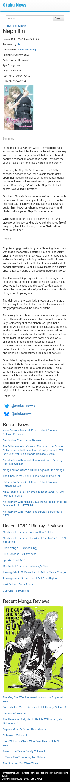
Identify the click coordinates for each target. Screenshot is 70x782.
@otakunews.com (26, 413)
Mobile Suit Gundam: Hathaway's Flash (26, 566)
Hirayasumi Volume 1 (15, 713)
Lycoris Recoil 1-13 (14, 560)
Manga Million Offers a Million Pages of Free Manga (33, 470)
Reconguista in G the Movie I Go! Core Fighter (30, 578)
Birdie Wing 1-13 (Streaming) (20, 548)
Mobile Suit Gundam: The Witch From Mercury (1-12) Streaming (34, 540)
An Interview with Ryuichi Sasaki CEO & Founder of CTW (33, 513)
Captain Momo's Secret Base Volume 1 (26, 729)
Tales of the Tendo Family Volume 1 (24, 751)
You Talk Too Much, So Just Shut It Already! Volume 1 (34, 707)
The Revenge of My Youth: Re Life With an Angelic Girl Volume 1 (33, 721)
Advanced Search (16, 25)
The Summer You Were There (20, 763)
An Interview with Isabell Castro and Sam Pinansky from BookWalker (33, 462)
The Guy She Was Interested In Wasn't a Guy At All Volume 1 (33, 699)
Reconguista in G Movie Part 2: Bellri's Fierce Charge (34, 572)
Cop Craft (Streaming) (16, 590)
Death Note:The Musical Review (22, 440)
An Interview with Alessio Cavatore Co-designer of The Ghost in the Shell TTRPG (35, 503)
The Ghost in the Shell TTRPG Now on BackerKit (31, 476)
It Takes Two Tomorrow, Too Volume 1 (25, 757)
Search (58, 18)
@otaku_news (23, 405)
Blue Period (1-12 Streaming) (20, 554)
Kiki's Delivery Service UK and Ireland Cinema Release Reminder (30, 432)
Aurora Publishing (26, 49)
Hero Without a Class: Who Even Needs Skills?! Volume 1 (31, 743)
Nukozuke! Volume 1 (15, 735)
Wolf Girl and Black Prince (18, 584)
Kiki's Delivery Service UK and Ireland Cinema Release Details (30, 484)
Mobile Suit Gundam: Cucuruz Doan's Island (29, 532)
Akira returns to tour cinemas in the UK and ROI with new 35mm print (34, 493)
